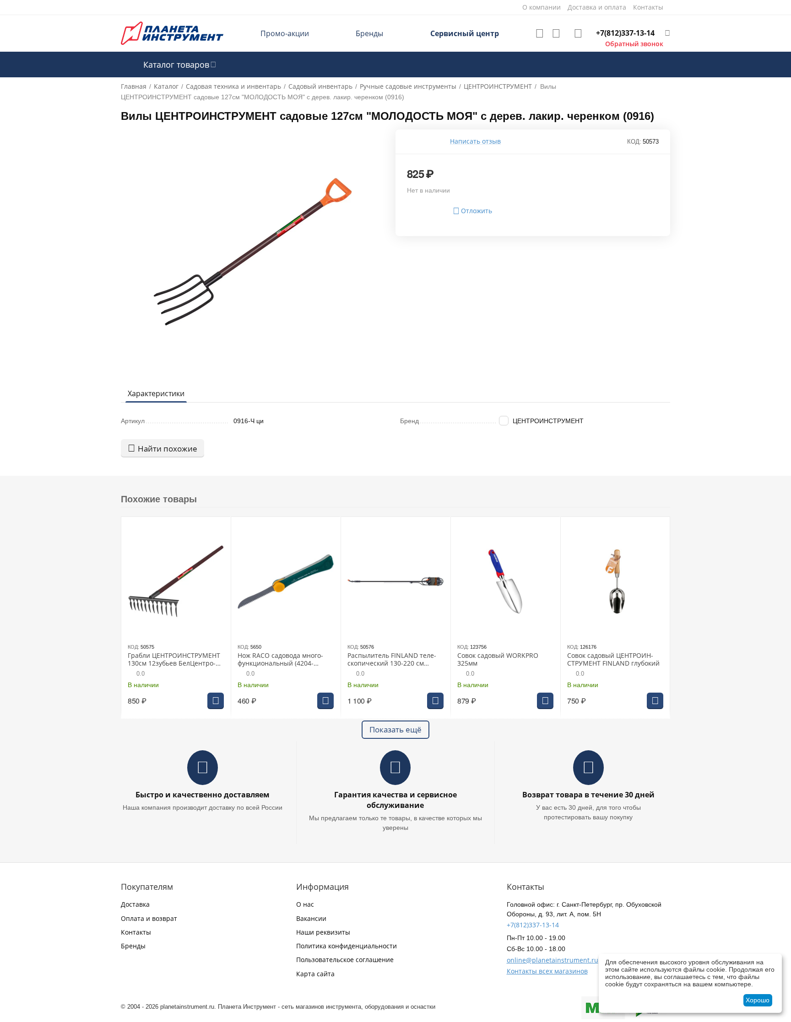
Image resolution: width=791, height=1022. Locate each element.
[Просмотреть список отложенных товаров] (539, 33)
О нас (305, 904)
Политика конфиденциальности (346, 945)
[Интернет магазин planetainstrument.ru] (172, 32)
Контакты (136, 932)
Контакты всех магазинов (547, 971)
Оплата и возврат (149, 918)
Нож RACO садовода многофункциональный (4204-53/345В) (280, 659)
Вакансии (311, 918)
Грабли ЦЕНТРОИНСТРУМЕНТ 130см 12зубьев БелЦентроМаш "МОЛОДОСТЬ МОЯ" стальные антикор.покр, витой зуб (174, 659)
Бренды (369, 33)
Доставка (135, 904)
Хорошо (757, 1000)
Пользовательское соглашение (345, 959)
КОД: (634, 141)
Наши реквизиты (323, 932)
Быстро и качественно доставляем (202, 795)
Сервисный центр (464, 33)
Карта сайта (315, 973)
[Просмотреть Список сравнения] (556, 33)
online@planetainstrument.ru (552, 960)
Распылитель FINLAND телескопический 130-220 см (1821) (391, 659)
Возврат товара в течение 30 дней (588, 795)
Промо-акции (284, 33)
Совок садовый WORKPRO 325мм (497, 659)
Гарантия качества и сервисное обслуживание (395, 800)
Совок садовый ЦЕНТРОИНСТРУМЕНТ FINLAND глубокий (613, 659)
